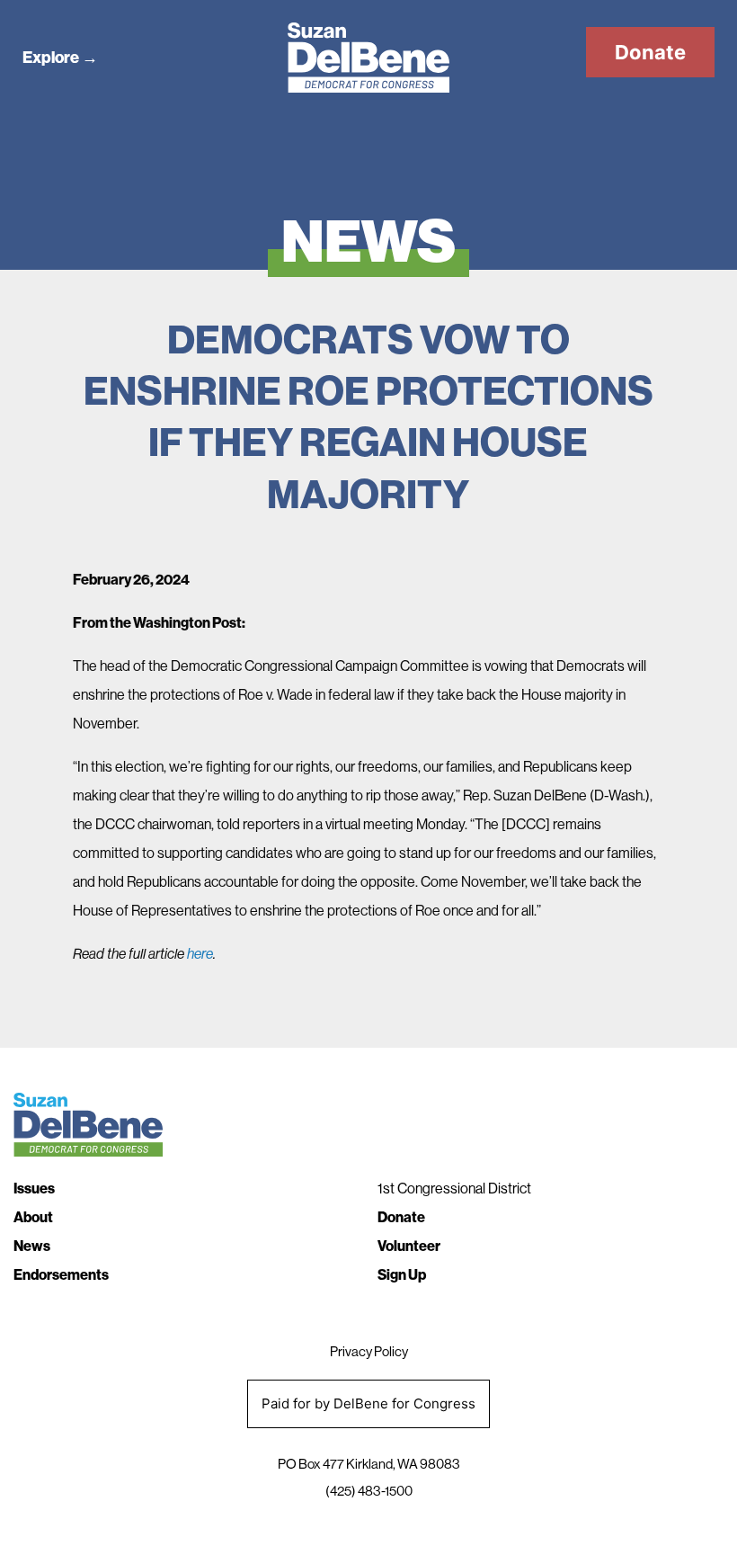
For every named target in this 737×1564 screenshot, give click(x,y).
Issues (34, 1188)
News (31, 1246)
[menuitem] (186, 1189)
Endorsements (61, 1274)
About (33, 1217)
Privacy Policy (369, 1351)
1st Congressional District (454, 1188)
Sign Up (401, 1274)
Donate (650, 52)
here (200, 953)
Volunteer (408, 1246)
